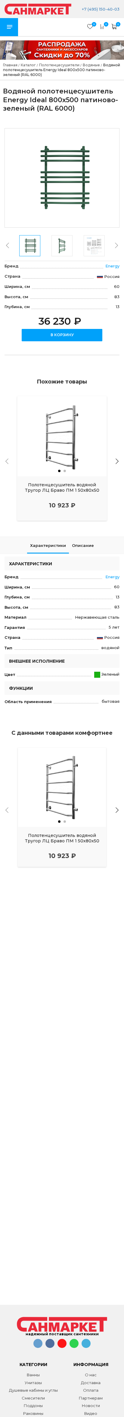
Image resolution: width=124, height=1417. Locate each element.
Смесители (33, 1398)
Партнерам (91, 1398)
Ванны (33, 1374)
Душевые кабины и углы (33, 1390)
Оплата (90, 1390)
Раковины (33, 1413)
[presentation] (8, 245)
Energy (112, 266)
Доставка (91, 1382)
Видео (90, 1413)
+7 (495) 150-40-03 (100, 9)
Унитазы (33, 1382)
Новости (91, 1405)
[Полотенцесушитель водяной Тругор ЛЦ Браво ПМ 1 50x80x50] (62, 436)
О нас (91, 1374)
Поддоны (33, 1405)
